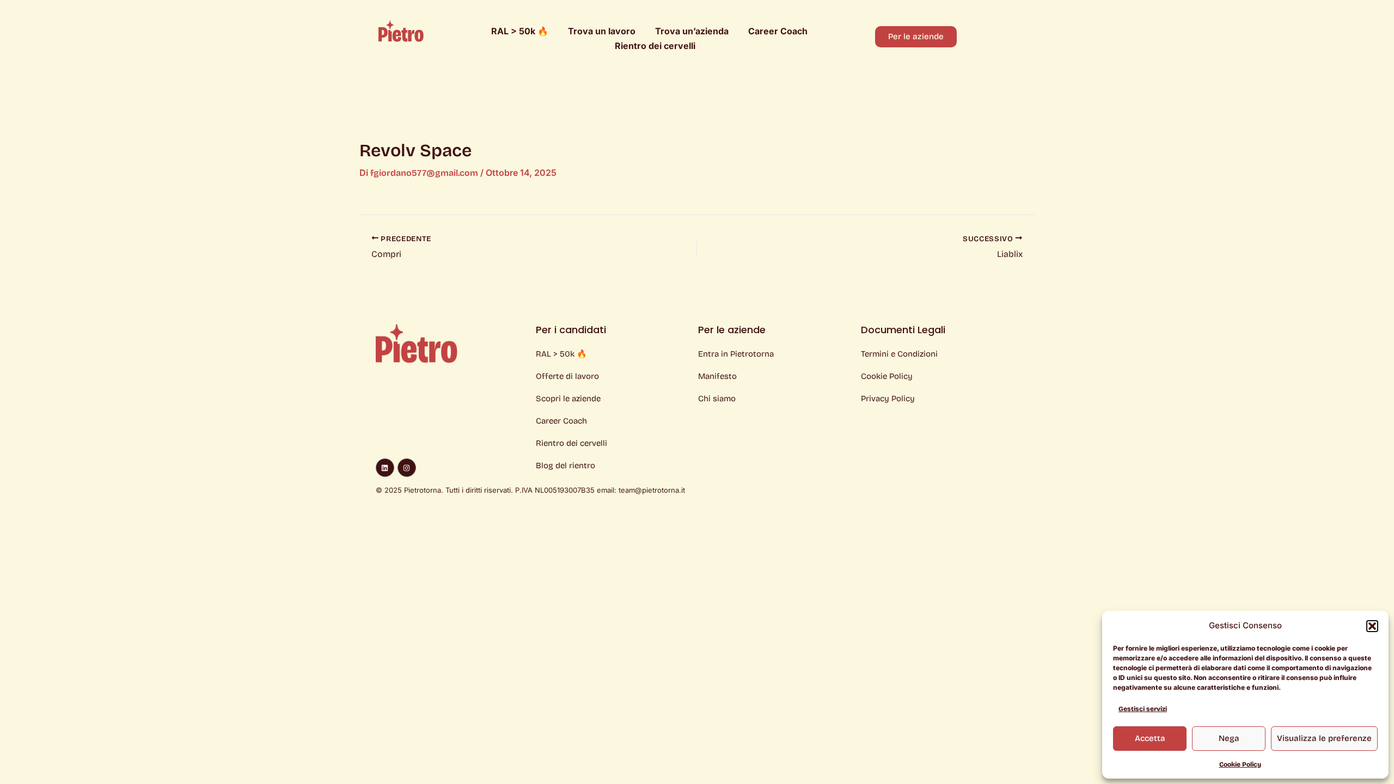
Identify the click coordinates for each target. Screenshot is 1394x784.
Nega (1229, 738)
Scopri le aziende (568, 398)
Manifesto (717, 376)
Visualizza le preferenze (1324, 738)
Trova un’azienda (692, 31)
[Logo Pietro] (401, 31)
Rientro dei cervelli (655, 45)
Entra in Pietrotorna (736, 354)
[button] (1372, 626)
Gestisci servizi (1142, 709)
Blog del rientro (565, 465)
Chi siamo (717, 398)
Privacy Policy (888, 398)
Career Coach (778, 31)
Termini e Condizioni (899, 354)
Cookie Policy (1240, 764)
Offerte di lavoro (567, 376)
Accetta (1150, 738)
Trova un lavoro (601, 31)
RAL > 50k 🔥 (519, 31)
